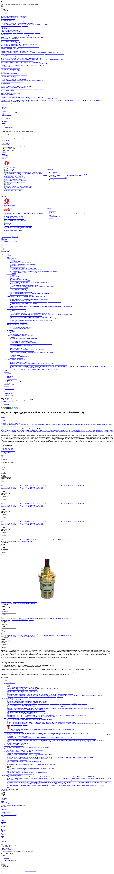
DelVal (2, 836)
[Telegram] (17, 408)
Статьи (2, 816)
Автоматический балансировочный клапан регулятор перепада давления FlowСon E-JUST (50, 431)
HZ (1, 824)
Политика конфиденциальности (9, 803)
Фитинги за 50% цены (6, 788)
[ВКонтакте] (1, 408)
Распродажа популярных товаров (9, 789)
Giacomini (3, 822)
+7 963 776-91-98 (5, 118)
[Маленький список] (1, 456)
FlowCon (3, 830)
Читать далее (4, 677)
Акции (2, 801)
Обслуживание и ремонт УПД (9, 815)
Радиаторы (13, 332)
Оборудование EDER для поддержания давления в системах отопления (29, 299)
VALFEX (3, 837)
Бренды (3, 826)
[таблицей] (3, 455)
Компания (9, 374)
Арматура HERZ (14, 276)
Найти (2, 863)
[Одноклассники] (4, 408)
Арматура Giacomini (15, 261)
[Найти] (2, 7)
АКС (2, 844)
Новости (3, 810)
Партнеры (3, 841)
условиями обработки (30, 871)
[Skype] (15, 408)
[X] (8, 408)
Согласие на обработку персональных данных (13, 805)
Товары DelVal (4, 790)
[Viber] (10, 408)
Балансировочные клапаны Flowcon (19, 311)
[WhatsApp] (12, 408)
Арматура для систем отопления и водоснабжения (23, 338)
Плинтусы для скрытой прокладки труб (20, 327)
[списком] (2, 455)
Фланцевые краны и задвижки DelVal (68, 424)
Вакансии (3, 813)
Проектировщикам (6, 817)
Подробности (4, 496)
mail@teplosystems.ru (7, 129)
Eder (2, 833)
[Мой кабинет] (1, 235)
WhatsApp (6, 134)
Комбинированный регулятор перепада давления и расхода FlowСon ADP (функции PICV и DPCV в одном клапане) (32, 430)
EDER (2, 823)
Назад (9, 255)
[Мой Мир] (6, 408)
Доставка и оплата (5, 812)
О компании (4, 809)
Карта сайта (4, 802)
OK (2, 872)
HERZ (2, 820)
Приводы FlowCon (10, 433)
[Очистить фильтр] (2, 480)
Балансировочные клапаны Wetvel (19, 362)
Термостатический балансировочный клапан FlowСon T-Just (79, 430)
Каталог (9, 257)
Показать (3, 481)
